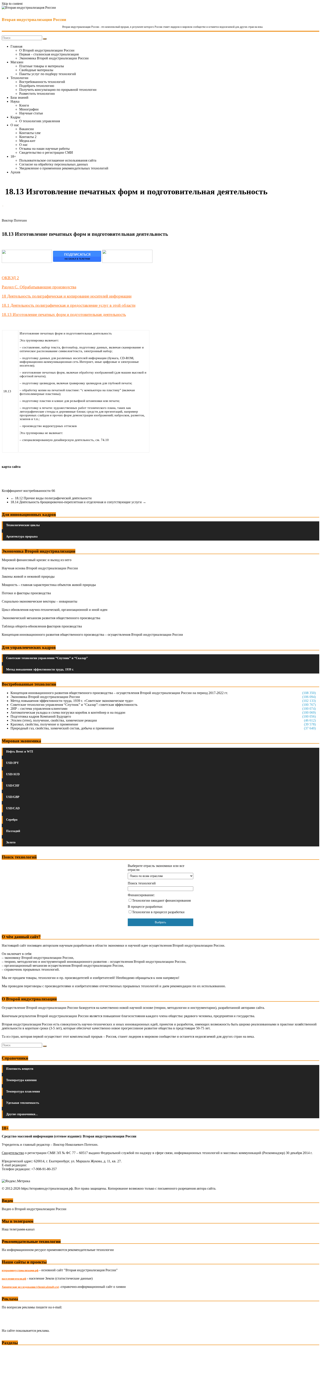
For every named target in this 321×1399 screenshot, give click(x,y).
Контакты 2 (27, 137)
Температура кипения (21, 1080)
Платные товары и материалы (41, 66)
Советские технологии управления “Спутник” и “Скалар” (47, 658)
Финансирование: (141, 895)
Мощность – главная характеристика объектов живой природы (49, 585)
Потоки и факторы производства (26, 593)
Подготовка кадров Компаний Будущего (40, 716)
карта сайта (11, 467)
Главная (16, 46)
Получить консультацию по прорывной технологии (58, 89)
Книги (24, 105)
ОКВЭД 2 (10, 278)
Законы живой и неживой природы (28, 576)
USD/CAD (13, 808)
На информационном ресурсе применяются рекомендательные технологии (58, 1250)
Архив (15, 172)
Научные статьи (31, 113)
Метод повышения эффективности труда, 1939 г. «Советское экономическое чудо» (71, 701)
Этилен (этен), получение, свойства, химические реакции (53, 720)
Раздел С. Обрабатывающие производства (39, 287)
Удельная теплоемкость (22, 1102)
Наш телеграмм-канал (18, 1229)
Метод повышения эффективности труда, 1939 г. (40, 669)
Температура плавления (23, 1091)
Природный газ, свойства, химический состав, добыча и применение (62, 728)
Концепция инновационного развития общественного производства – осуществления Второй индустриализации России (92, 634)
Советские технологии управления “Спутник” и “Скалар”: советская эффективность (73, 704)
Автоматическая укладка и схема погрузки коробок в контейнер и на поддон (67, 712)
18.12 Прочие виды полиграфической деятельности (51, 498)
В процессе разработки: (145, 906)
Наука (14, 101)
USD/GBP (12, 797)
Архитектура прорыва (22, 536)
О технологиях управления (39, 121)
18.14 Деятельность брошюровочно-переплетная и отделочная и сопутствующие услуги (78, 502)
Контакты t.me (30, 133)
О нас (14, 125)
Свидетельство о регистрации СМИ (46, 152)
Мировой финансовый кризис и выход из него (36, 560)
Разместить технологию (37, 93)
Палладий (13, 831)
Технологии (19, 78)
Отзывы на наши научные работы (44, 148)
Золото (11, 842)
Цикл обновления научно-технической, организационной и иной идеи (54, 610)
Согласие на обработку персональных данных (53, 164)
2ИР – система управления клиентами (38, 708)
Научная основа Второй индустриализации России (40, 568)
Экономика (11, 1351)
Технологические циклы (23, 525)
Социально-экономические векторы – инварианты (39, 601)
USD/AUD (13, 774)
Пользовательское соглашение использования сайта (57, 160)
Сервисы (9, 1392)
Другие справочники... (22, 1114)
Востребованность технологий (42, 82)
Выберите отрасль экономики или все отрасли (156, 868)
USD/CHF (13, 785)
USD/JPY (12, 763)
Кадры (15, 117)
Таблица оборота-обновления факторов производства (42, 626)
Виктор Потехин (14, 220)
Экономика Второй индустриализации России (54, 58)
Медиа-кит (27, 141)
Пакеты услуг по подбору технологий (47, 74)
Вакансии (26, 129)
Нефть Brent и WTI (19, 751)
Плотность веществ (19, 1068)
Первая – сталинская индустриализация (49, 54)
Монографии (29, 109)
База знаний (19, 97)
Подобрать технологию (36, 86)
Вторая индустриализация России (34, 19)
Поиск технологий (142, 883)
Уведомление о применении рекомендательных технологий (63, 168)
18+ (13, 156)
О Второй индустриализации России (46, 50)
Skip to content (12, 3)
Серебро (11, 819)
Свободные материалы (36, 70)
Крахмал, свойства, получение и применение (44, 724)
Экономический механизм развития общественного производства (51, 618)
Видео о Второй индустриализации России (34, 1209)
